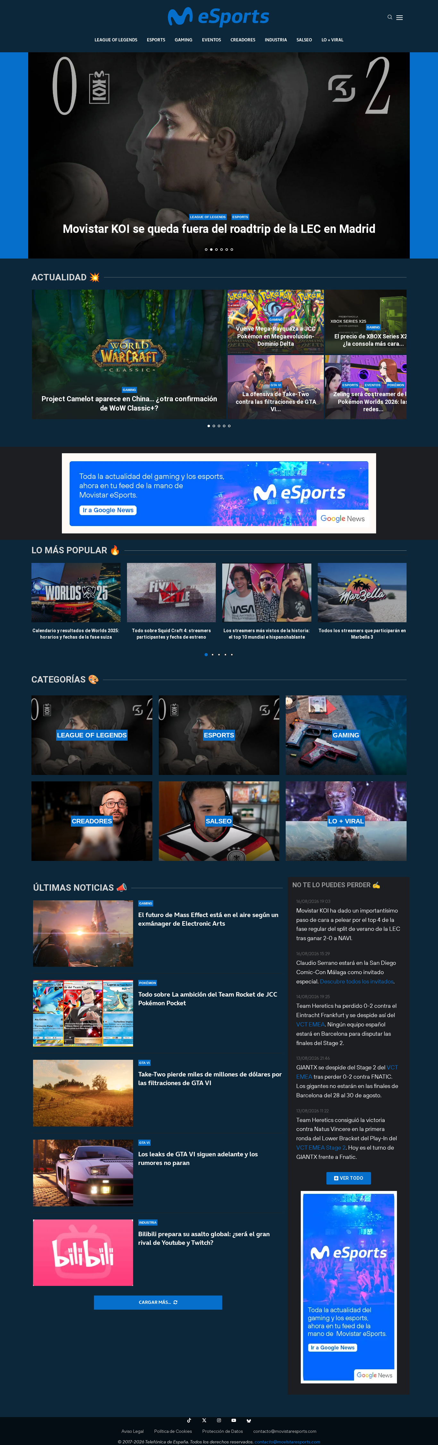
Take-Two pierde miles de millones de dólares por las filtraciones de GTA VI (210, 1078)
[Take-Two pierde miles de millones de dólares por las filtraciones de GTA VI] (83, 1093)
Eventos (211, 40)
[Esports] (219, 735)
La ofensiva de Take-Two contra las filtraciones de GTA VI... (276, 401)
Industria (276, 40)
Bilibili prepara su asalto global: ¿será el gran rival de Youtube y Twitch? (204, 1238)
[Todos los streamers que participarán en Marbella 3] (362, 592)
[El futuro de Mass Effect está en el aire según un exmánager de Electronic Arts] (83, 933)
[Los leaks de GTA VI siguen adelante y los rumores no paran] (83, 1173)
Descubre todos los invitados (356, 981)
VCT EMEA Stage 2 (321, 1147)
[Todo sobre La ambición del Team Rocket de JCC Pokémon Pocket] (83, 1013)
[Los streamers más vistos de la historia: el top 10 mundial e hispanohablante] (266, 592)
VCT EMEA (310, 1024)
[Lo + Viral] (346, 821)
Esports (156, 40)
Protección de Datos (222, 1431)
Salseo (304, 40)
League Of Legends (116, 40)
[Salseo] (219, 821)
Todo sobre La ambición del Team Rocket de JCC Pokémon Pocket (207, 998)
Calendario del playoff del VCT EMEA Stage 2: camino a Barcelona (219, 236)
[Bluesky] (249, 1420)
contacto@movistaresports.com (284, 1431)
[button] (40, 154)
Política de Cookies (173, 1431)
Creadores (243, 40)
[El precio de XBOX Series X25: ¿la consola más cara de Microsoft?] (373, 322)
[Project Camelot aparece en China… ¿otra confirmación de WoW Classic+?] (129, 354)
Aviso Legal (133, 1431)
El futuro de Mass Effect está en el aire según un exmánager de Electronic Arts (208, 919)
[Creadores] (91, 821)
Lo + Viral (332, 40)
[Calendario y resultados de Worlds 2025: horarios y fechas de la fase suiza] (76, 592)
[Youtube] (234, 1420)
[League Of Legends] (91, 735)
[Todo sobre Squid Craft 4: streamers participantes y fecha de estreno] (171, 592)
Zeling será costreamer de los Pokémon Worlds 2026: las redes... (373, 401)
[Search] (390, 18)
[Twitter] (204, 1420)
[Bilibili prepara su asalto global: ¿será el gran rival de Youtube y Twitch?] (83, 1253)
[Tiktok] (189, 1420)
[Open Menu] (399, 17)
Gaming (183, 40)
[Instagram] (219, 1420)
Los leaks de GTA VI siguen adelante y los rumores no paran (198, 1158)
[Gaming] (346, 735)
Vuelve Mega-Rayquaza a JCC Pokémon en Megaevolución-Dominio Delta (276, 336)
